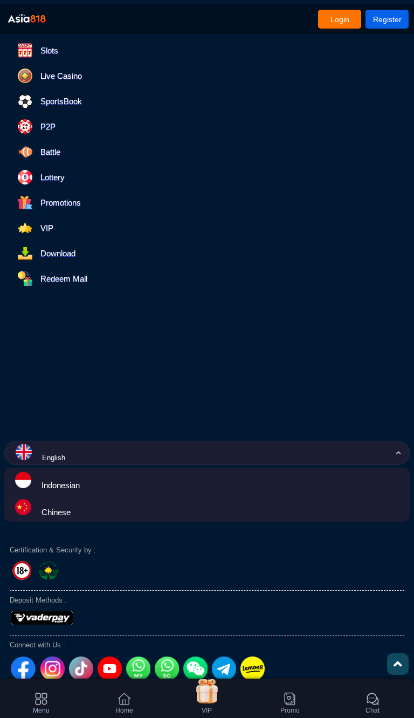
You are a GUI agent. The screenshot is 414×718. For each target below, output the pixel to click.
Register (387, 19)
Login (339, 19)
